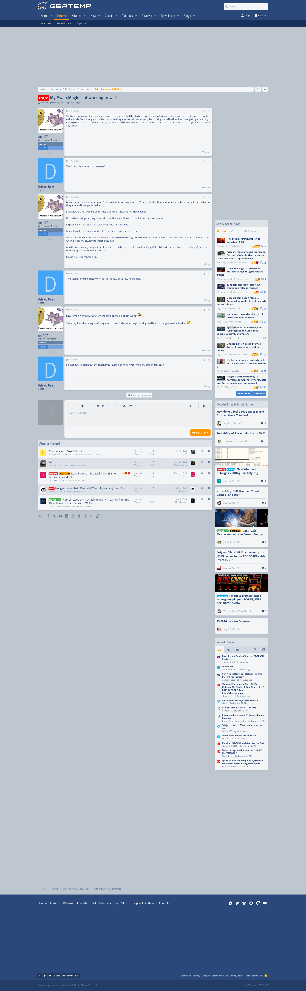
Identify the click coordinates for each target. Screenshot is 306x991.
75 (264, 262)
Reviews (68, 903)
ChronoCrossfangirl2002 (234, 720)
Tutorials (82, 903)
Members (105, 903)
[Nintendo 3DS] (219, 702)
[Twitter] (179, 985)
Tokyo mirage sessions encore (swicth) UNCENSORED (242, 752)
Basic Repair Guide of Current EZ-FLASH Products (243, 658)
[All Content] (219, 649)
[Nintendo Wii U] (219, 668)
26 (264, 292)
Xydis (51, 480)
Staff (93, 903)
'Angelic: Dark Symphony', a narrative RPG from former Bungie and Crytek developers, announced (241, 380)
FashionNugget (229, 745)
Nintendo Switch (76, 480)
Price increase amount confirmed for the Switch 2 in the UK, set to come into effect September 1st (241, 255)
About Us (165, 903)
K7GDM (52, 465)
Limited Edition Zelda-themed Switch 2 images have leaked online (239, 347)
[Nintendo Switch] (219, 690)
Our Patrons (122, 903)
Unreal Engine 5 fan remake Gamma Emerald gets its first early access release (241, 301)
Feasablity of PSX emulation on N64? (241, 433)
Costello (237, 321)
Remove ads (73, 975)
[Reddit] (164, 985)
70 (264, 308)
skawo (225, 703)
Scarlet (243, 262)
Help (247, 975)
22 (265, 423)
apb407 (44, 102)
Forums (55, 903)
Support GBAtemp (144, 903)
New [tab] (223, 231)
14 (265, 480)
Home (43, 903)
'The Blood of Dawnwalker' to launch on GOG (243, 240)
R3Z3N (184, 453)
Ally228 (225, 710)
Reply (207, 151)
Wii (50, 462)
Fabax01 (53, 491)
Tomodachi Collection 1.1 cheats (239, 707)
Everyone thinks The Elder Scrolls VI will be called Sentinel (246, 316)
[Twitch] (171, 985)
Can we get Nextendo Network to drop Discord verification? (242, 675)
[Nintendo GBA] (219, 659)
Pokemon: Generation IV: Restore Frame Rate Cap (243, 716)
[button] (51, 15)
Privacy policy (236, 975)
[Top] (261, 975)
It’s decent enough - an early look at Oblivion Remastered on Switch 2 (241, 363)
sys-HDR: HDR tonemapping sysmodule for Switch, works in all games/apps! (242, 762)
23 (264, 387)
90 (264, 354)
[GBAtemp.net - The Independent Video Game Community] (64, 6)
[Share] (204, 111)
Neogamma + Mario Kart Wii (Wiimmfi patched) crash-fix (89, 488)
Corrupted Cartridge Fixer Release (240, 700)
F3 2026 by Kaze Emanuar (234, 621)
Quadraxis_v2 (181, 464)
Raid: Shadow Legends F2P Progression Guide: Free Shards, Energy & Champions (240, 330)
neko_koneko (55, 454)
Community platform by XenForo (67, 985)
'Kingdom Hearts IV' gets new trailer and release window (243, 286)
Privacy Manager (201, 975)
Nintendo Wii (78, 465)
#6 (209, 359)
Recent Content (226, 642)
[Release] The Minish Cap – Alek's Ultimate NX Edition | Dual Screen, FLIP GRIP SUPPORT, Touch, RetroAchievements (243, 688)
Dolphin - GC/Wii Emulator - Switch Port (243, 742)
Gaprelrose (227, 756)
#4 (209, 273)
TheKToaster (55, 506)
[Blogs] (263, 649)
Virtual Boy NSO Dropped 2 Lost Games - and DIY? (238, 492)
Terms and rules (220, 975)
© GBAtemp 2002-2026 (256, 985)
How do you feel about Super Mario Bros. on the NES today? (240, 413)
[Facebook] (156, 985)
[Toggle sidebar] (258, 89)
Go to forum (244, 393)
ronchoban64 (228, 662)
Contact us (185, 975)
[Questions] (254, 649)
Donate (56, 975)
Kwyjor (225, 731)
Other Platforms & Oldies (88, 454)
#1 (209, 111)
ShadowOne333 (241, 354)
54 (264, 321)
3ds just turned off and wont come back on (243, 727)
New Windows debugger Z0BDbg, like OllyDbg (237, 471)
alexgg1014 (228, 695)
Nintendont (228, 666)
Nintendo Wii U (83, 506)
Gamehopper (228, 669)
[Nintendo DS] (219, 709)
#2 (209, 161)
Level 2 (41, 148)
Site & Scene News (228, 223)
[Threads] (228, 649)
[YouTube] (187, 985)
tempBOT (237, 337)
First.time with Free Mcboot (65, 451)
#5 (209, 309)
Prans (240, 246)
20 (265, 441)
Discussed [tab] (253, 231)
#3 (209, 197)
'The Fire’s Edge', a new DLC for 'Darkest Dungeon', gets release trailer (240, 271)
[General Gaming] (219, 677)
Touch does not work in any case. (239, 735)
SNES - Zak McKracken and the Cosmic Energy (240, 532)
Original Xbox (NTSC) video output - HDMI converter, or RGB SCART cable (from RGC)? (241, 556)
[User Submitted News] (237, 649)
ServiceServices (230, 766)
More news (259, 393)
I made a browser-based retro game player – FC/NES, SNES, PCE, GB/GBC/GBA (239, 599)
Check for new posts (141, 394)
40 (264, 370)
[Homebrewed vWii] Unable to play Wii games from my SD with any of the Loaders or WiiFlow (89, 501)
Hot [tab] (237, 231)
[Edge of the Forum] (246, 649)
